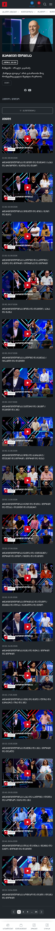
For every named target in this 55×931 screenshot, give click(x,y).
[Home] (4, 4)
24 (36, 912)
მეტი (6, 83)
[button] (10, 12)
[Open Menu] (51, 4)
